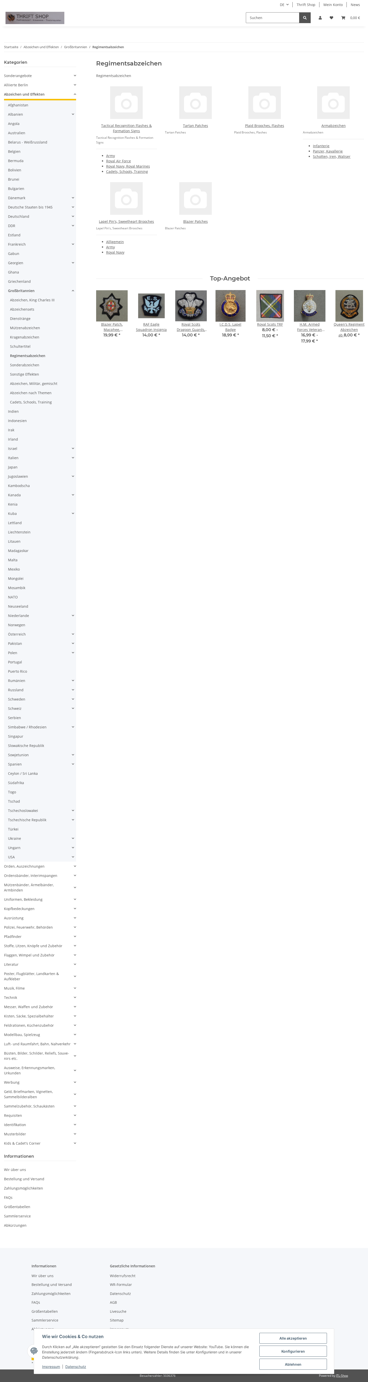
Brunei (13, 179)
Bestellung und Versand (24, 1179)
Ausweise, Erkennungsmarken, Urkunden (29, 1070)
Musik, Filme (14, 988)
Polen (12, 652)
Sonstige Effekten (24, 374)
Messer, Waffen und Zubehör (28, 1006)
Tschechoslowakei (23, 810)
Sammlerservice (17, 1216)
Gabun (13, 253)
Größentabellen (17, 1206)
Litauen (14, 541)
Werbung (12, 1082)
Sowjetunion (18, 754)
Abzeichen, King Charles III (32, 300)
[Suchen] (305, 17)
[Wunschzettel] (331, 17)
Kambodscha (19, 485)
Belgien (14, 151)
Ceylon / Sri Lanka (23, 773)
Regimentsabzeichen (27, 355)
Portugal (15, 662)
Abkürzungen (15, 1225)
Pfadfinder (13, 936)
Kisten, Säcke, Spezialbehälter (29, 1016)
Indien (13, 411)
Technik (10, 997)
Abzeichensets (22, 309)
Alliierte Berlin (16, 85)
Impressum (51, 1366)
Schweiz (15, 708)
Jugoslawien (18, 476)
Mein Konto (333, 4)
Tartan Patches (195, 125)
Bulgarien (16, 188)
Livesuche (118, 1311)
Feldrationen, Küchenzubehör (29, 1025)
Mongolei (16, 578)
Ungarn (14, 847)
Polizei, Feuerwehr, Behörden (28, 927)
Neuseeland (18, 606)
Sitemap (117, 1320)
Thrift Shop (306, 4)
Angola (14, 123)
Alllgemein (115, 241)
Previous (104, 320)
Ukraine (14, 838)
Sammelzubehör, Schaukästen (29, 1106)
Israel (12, 448)
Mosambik (16, 587)
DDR (11, 225)
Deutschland (18, 216)
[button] (320, 17)
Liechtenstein (19, 532)
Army (110, 155)
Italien (13, 457)
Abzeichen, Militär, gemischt (33, 383)
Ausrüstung (14, 918)
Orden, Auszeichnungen (24, 866)
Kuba (12, 513)
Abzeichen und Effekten (24, 94)
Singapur (15, 736)
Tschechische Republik (27, 819)
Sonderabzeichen (24, 365)
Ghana (13, 272)
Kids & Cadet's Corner (22, 1143)
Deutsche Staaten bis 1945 (30, 207)
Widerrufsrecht (122, 1275)
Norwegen (16, 625)
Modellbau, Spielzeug (22, 1034)
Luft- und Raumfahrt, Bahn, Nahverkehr (37, 1044)
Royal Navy (115, 252)
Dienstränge (20, 318)
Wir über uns (15, 1169)
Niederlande (18, 615)
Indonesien (17, 420)
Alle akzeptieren (293, 1338)
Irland (13, 439)
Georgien (15, 262)
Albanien (15, 114)
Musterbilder (15, 1134)
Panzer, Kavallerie (328, 151)
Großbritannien (21, 290)
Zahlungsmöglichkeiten (23, 1188)
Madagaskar (18, 550)
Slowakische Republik (26, 745)
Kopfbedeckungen (19, 908)
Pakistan (15, 643)
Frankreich (17, 244)
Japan (13, 467)
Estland (14, 235)
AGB (113, 1302)
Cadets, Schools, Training (127, 171)
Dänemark (16, 197)
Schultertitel (20, 346)
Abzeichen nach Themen (31, 392)
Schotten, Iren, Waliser (331, 156)
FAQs (8, 1197)
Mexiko (14, 569)
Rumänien (16, 680)
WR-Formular (121, 1284)
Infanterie (321, 146)
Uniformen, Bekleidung (23, 899)
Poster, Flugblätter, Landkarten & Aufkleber (31, 976)
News (355, 4)
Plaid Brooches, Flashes (264, 125)
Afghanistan (18, 105)
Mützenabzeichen (25, 327)
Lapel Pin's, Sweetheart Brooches (126, 221)
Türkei (13, 829)
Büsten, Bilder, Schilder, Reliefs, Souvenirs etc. (36, 1056)
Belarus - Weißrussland (27, 142)
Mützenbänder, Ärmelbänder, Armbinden (29, 887)
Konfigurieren (293, 1351)
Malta (13, 560)
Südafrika (16, 782)
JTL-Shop (342, 1375)
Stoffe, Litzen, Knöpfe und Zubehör (33, 945)
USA (11, 857)
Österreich (17, 634)
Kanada (14, 495)
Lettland (15, 522)
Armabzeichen (333, 125)
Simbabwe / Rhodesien (27, 727)
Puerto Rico (17, 671)
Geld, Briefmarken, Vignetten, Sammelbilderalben (28, 1094)
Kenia (13, 504)
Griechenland (19, 281)
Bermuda (16, 160)
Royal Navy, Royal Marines (128, 166)
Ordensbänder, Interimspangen (30, 875)
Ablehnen (293, 1364)
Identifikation (15, 1124)
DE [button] (282, 4)
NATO (13, 597)
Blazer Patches (195, 221)
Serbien (14, 717)
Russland (16, 689)
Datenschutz (75, 1366)
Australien (16, 132)
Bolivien (14, 170)
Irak (11, 430)
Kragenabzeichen (24, 337)
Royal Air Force (118, 161)
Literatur (11, 964)
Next (356, 320)
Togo (12, 792)
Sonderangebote (18, 75)
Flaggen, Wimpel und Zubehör (29, 955)
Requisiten (13, 1115)
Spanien (15, 764)
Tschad (14, 801)
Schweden (16, 699)
